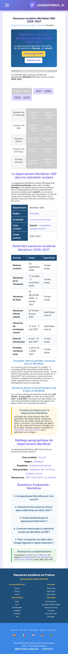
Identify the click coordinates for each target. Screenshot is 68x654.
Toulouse (17, 613)
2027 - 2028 (43, 91)
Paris (17, 601)
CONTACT (47, 648)
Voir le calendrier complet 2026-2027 (34, 579)
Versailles (17, 610)
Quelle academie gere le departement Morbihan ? (34, 519)
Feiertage (42, 630)
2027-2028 (51, 594)
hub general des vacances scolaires (33, 558)
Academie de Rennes (40, 219)
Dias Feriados (51, 630)
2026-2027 (51, 591)
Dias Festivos (14, 630)
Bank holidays (33, 630)
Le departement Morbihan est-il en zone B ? (35, 498)
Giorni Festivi (24, 630)
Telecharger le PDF (33, 53)
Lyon (17, 604)
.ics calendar (50, 477)
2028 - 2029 (22, 97)
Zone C (17, 594)
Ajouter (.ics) (33, 60)
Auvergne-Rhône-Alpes (51, 604)
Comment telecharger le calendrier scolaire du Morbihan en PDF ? (35, 530)
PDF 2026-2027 (34, 477)
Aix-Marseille (17, 607)
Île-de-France (51, 601)
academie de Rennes (36, 555)
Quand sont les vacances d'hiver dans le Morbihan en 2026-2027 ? (34, 509)
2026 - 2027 (21, 91)
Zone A (17, 588)
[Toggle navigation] (7, 5)
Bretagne (34, 213)
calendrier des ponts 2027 (27, 430)
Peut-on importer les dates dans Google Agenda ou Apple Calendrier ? (34, 541)
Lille (17, 617)
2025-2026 (51, 588)
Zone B (42, 457)
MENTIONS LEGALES (27, 648)
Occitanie (51, 610)
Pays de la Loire (51, 613)
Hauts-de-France (51, 607)
